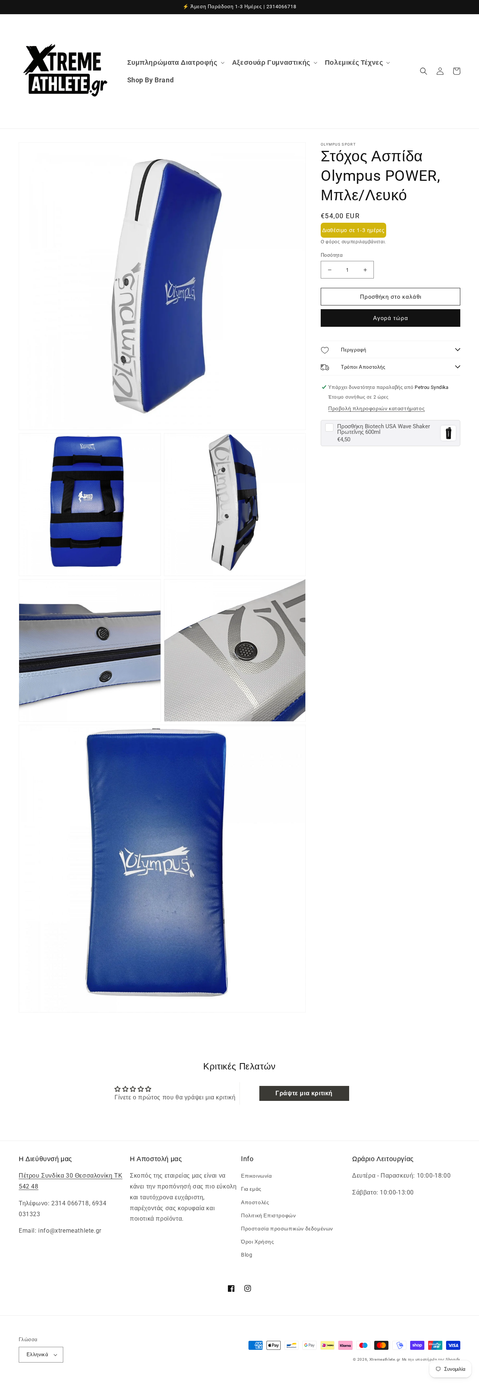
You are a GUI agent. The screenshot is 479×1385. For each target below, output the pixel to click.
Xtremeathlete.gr (384, 1359)
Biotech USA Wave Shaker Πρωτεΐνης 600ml (383, 429)
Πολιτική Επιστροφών (268, 1215)
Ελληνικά (37, 1354)
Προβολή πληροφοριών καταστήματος (376, 408)
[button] (175, 62)
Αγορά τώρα (390, 318)
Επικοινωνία (256, 1176)
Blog (246, 1255)
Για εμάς (251, 1189)
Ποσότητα (332, 255)
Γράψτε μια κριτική (304, 1093)
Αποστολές (255, 1202)
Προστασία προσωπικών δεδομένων (287, 1229)
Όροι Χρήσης (257, 1242)
